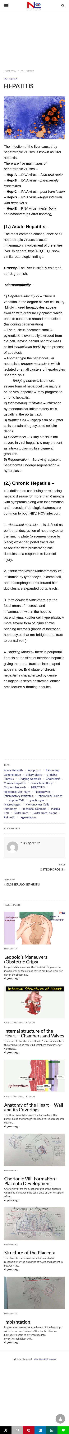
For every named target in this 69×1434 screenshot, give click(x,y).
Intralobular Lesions (50, 796)
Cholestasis (53, 779)
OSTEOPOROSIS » (52, 869)
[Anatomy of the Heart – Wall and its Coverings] (34, 1076)
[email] (17, 1430)
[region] (34, 32)
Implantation (17, 1322)
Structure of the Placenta (29, 1253)
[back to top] (60, 1419)
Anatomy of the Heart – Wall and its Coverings (33, 1107)
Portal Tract (21, 813)
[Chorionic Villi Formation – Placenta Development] (34, 1150)
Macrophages (12, 804)
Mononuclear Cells (37, 804)
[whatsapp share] (52, 1430)
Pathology (27, 71)
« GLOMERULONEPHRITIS (22, 884)
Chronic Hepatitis (15, 783)
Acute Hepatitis (13, 770)
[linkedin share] (40, 1430)
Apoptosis (34, 770)
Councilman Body (41, 783)
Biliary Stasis (34, 774)
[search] (63, 5)
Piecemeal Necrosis (33, 809)
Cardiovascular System (19, 1023)
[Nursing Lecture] (34, 5)
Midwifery (11, 949)
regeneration (28, 817)
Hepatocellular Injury (17, 791)
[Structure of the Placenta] (34, 1223)
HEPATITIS (38, 787)
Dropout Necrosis (15, 787)
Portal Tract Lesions (45, 813)
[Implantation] (34, 1293)
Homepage (10, 71)
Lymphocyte (36, 800)
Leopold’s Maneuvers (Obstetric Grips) (25, 959)
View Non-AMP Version (45, 1359)
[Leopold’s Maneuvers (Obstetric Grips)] (34, 928)
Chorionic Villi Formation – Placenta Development (31, 1181)
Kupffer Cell (16, 800)
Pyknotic (9, 817)
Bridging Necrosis (30, 779)
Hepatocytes (43, 791)
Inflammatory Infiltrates (18, 796)
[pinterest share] (28, 1430)
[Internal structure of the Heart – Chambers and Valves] (34, 1002)
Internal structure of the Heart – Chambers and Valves (34, 1033)
